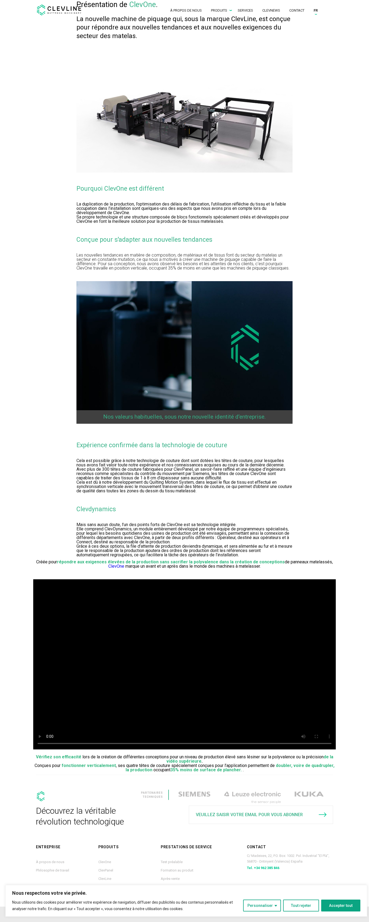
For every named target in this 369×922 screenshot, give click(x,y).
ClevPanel (105, 870)
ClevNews (271, 10)
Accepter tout (341, 905)
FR (316, 10)
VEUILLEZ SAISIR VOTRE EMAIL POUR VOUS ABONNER (249, 814)
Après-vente (170, 879)
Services (245, 10)
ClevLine (104, 879)
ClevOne (116, 566)
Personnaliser (260, 905)
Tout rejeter (301, 905)
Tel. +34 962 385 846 (263, 868)
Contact (296, 10)
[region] (186, 901)
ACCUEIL (61, 10)
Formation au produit (177, 870)
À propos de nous (186, 10)
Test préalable (172, 862)
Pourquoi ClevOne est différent (120, 188)
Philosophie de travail (52, 870)
